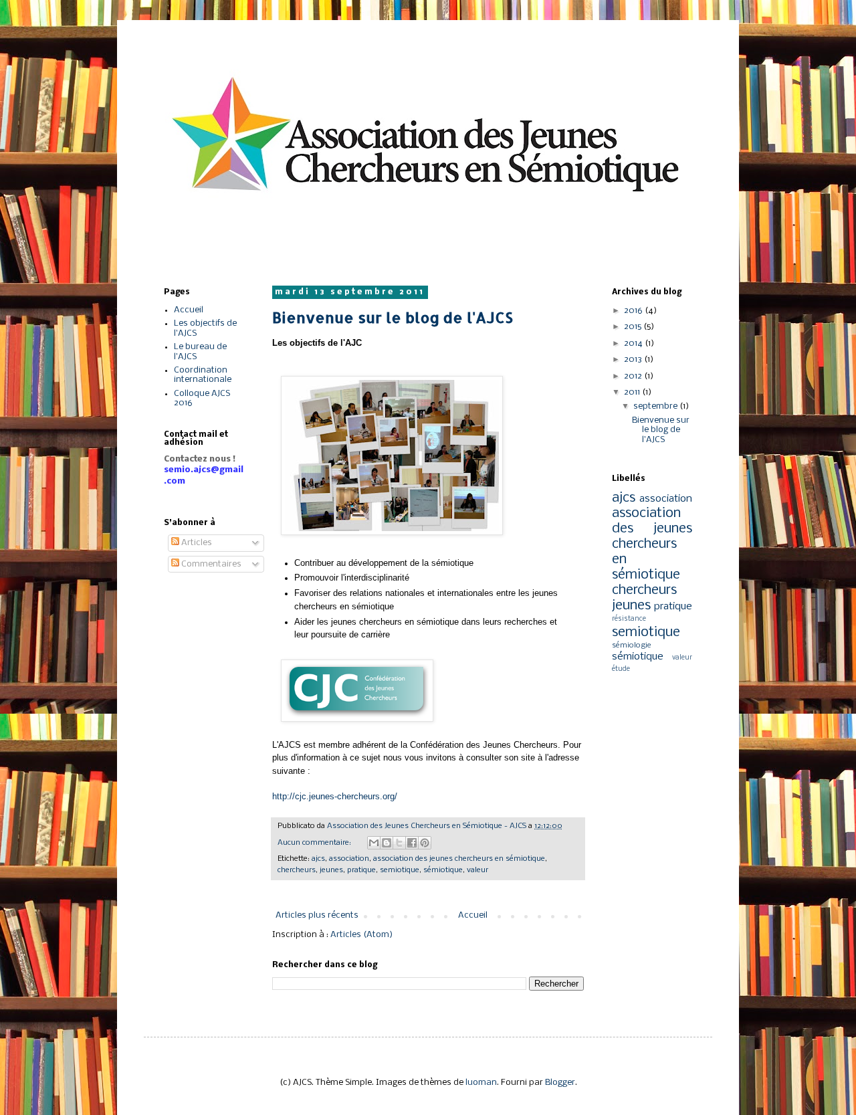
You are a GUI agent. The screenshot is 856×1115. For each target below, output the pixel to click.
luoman (481, 1082)
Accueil (473, 915)
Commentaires (210, 564)
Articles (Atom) (361, 934)
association (349, 859)
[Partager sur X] (399, 842)
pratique (361, 870)
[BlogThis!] (386, 842)
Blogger (560, 1082)
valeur (477, 870)
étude (621, 669)
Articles (195, 542)
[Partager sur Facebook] (412, 842)
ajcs (318, 859)
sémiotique (443, 870)
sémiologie (631, 645)
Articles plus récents (317, 915)
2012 (634, 376)
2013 (634, 359)
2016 (634, 310)
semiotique (399, 870)
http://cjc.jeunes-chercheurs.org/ (336, 796)
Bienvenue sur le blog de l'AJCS (392, 317)
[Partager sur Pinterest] (424, 842)
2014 (634, 343)
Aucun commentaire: (315, 843)
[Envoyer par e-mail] (374, 842)
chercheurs (297, 870)
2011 (633, 392)
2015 (633, 326)
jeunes (331, 870)
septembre (656, 406)
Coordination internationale (202, 375)
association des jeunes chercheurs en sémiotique (459, 859)
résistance (629, 619)
